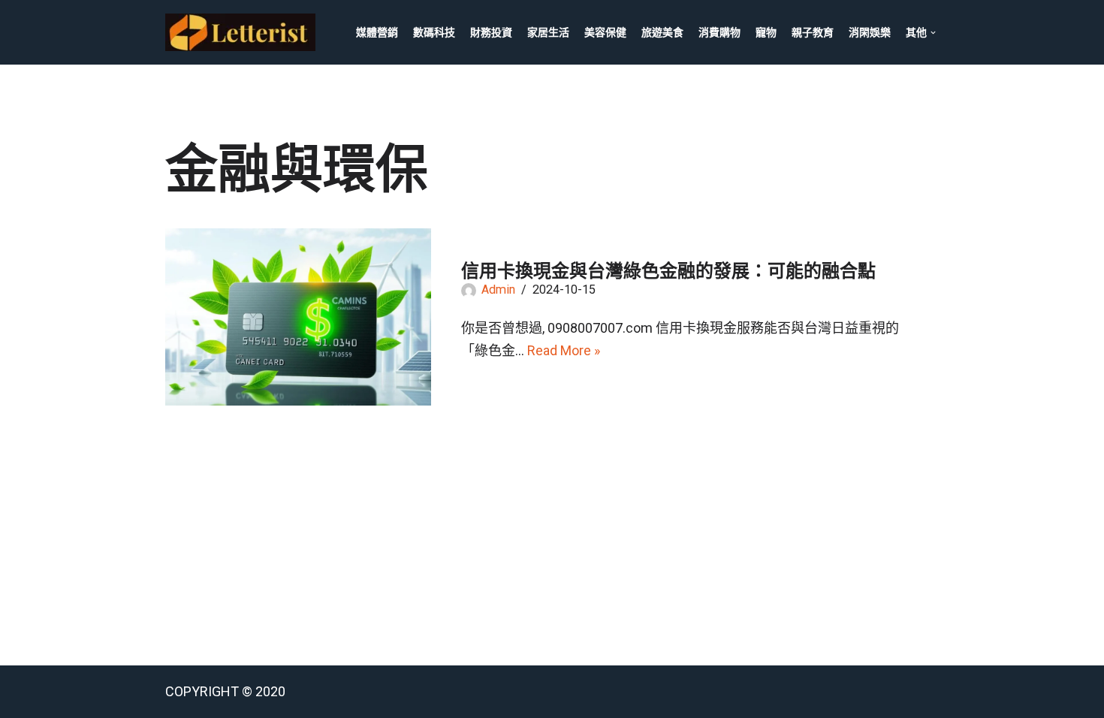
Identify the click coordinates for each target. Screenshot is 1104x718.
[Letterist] (244, 32)
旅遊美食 (662, 32)
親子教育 (813, 32)
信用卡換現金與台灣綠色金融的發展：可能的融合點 (668, 270)
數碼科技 (434, 32)
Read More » (563, 350)
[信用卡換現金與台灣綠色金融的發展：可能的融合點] (298, 317)
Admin (498, 289)
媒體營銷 (377, 32)
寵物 (766, 32)
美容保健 (605, 32)
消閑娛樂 (870, 32)
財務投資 (491, 32)
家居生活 (548, 32)
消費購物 (719, 32)
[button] (933, 32)
